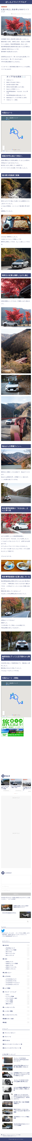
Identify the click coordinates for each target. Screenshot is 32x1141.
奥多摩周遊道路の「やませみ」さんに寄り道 (17, 92)
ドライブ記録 (4, 6)
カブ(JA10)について (17, 979)
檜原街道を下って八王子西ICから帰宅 (16, 97)
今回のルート (10, 80)
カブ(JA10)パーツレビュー (17, 982)
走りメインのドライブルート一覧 (12, 1048)
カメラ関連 (16, 988)
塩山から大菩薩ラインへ (13, 89)
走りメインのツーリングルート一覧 (13, 1044)
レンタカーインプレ (16, 1007)
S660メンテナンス (17, 968)
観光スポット (17, 1003)
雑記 (16, 1022)
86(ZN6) (16, 945)
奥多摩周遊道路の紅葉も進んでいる (16, 95)
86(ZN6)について (17, 948)
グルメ (17, 994)
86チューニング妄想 (17, 949)
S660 (16, 959)
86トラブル (17, 951)
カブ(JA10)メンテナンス (17, 984)
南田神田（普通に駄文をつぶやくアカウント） (14, 934)
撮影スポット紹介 (16, 1018)
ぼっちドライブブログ (16, 2)
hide (24, 76)
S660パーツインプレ (17, 967)
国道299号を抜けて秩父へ (13, 82)
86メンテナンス (17, 955)
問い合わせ (7, 1040)
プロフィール (7, 1036)
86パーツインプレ (17, 953)
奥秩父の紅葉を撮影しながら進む (15, 87)
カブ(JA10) (16, 976)
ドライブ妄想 (17, 1000)
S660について (17, 961)
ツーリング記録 (17, 996)
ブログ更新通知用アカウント (10, 936)
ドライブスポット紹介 (17, 998)
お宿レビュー (16, 972)
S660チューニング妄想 (17, 963)
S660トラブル (17, 965)
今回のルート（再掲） (12, 100)
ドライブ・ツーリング (16, 992)
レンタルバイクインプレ (16, 1014)
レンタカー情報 (16, 1011)
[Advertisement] (16, 755)
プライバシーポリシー (9, 1032)
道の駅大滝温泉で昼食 (12, 84)
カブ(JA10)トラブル (17, 980)
